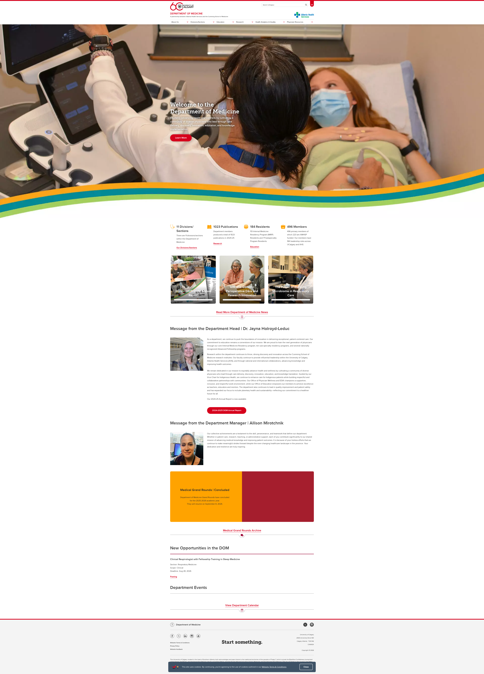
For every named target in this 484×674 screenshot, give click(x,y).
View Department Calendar (242, 605)
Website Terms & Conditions (274, 666)
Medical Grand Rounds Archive (242, 530)
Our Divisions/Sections (186, 247)
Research (240, 22)
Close (306, 666)
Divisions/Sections (198, 22)
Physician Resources (295, 22)
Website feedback (176, 649)
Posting (173, 576)
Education (220, 22)
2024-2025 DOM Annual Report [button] (226, 410)
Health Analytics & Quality (265, 22)
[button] (193, 280)
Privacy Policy (174, 646)
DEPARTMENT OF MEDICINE (186, 13)
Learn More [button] (181, 137)
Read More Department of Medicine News (242, 312)
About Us (175, 22)
